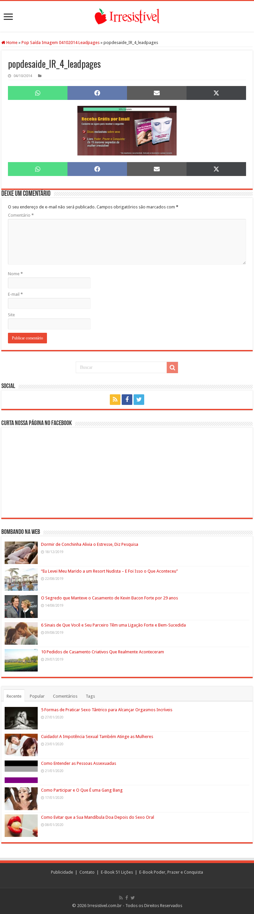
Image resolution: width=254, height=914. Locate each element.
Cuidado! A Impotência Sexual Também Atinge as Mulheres (97, 736)
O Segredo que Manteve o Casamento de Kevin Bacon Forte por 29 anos (109, 597)
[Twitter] (139, 399)
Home (11, 42)
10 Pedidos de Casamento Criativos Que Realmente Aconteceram (102, 651)
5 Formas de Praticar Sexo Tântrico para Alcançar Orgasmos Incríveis (106, 709)
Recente (14, 696)
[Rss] (115, 399)
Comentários (65, 696)
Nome (15, 273)
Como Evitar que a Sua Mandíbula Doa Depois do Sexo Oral (97, 817)
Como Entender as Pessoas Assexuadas (78, 763)
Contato (87, 872)
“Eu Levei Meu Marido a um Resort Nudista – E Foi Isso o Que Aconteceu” (109, 571)
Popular (37, 696)
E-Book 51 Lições (117, 872)
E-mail (15, 294)
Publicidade (62, 872)
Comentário (21, 215)
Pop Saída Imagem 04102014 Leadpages (60, 42)
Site (11, 314)
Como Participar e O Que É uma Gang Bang (82, 790)
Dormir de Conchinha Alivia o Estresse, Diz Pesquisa (89, 544)
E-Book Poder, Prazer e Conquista (171, 872)
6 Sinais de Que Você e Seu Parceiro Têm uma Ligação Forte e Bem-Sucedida (113, 625)
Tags (90, 696)
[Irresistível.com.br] (127, 16)
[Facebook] (127, 399)
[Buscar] (172, 367)
